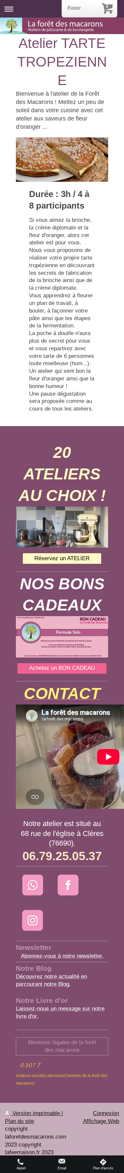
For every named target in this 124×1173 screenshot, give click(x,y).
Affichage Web (101, 1121)
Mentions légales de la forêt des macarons (62, 1046)
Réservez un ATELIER (62, 558)
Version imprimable (36, 1113)
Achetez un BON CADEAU (62, 668)
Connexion (106, 1113)
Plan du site (19, 1121)
